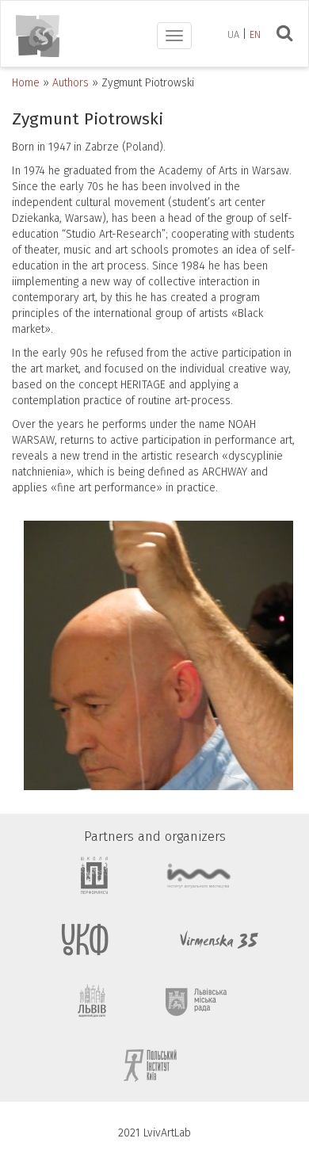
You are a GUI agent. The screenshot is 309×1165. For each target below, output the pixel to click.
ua (233, 34)
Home (26, 83)
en (255, 34)
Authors (70, 83)
